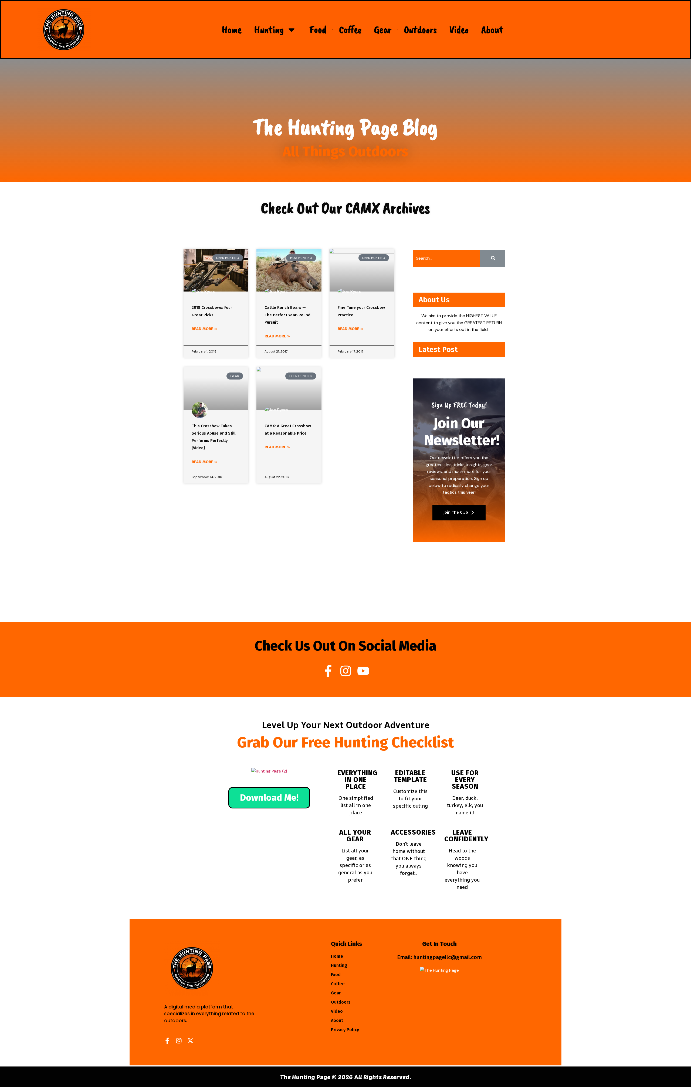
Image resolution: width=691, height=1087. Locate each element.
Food (317, 29)
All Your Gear (355, 835)
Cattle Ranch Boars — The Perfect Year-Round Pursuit (287, 314)
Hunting (269, 29)
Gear (382, 29)
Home (232, 29)
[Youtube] (363, 671)
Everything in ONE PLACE (357, 780)
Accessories (413, 832)
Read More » (204, 328)
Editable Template (410, 776)
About (492, 29)
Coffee (350, 29)
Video (459, 29)
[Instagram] (346, 671)
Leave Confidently (466, 835)
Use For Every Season (465, 780)
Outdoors (420, 29)
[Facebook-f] (328, 671)
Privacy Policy (345, 1029)
